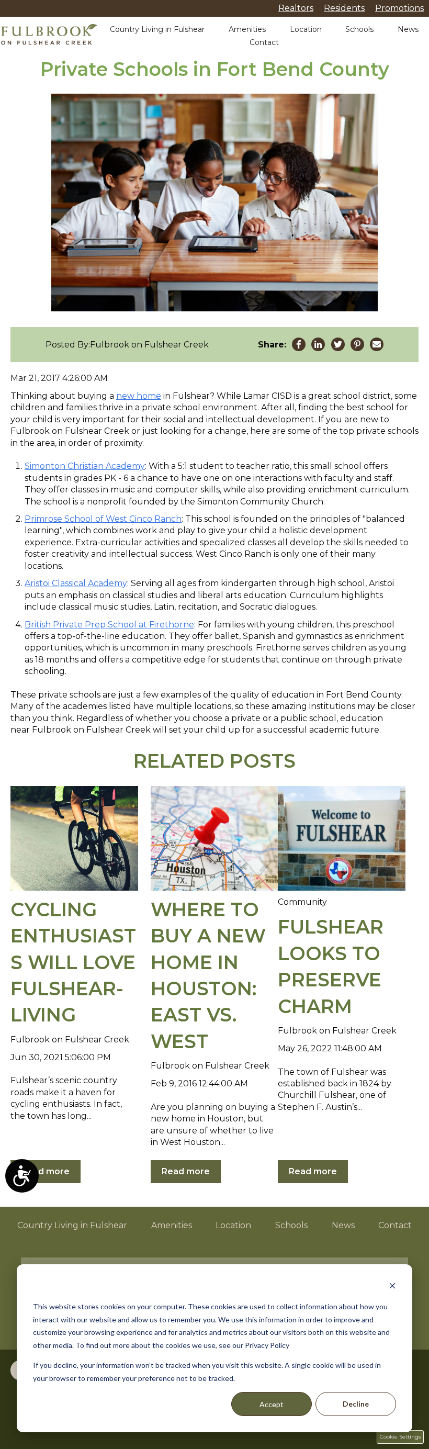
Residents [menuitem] (344, 8)
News (408, 29)
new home (138, 396)
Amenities (247, 29)
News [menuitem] (343, 1225)
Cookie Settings (400, 1436)
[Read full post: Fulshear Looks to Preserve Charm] (341, 838)
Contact (264, 42)
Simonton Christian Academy (85, 466)
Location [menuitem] (233, 1225)
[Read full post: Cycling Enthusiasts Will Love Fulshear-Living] (74, 838)
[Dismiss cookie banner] (392, 1287)
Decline (356, 1403)
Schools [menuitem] (291, 1225)
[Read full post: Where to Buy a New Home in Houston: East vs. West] (214, 838)
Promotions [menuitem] (399, 8)
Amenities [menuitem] (171, 1225)
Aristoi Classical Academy (76, 583)
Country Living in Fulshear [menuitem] (72, 1225)
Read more (45, 1171)
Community (302, 902)
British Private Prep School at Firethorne (109, 625)
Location (306, 29)
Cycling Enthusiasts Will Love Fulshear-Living (73, 962)
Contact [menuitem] (395, 1225)
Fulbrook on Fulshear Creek (149, 345)
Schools (359, 29)
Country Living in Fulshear (157, 29)
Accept (271, 1404)
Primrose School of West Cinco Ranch (103, 519)
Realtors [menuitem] (295, 8)
